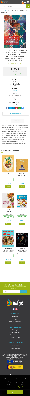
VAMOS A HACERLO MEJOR (22, 249)
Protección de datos (15, 335)
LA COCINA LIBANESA (8, 210)
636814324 (15, 316)
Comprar (8, 186)
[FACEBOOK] (13, 309)
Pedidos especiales (15, 348)
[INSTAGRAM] (16, 309)
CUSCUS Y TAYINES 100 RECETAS (22, 174)
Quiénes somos (15, 345)
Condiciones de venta (15, 332)
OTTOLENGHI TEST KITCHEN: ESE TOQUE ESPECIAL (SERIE (8, 249)
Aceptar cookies (14, 392)
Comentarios (17, 121)
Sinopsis (6, 121)
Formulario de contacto (15, 321)
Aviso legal (15, 330)
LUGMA (8, 174)
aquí (6, 387)
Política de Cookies (15, 337)
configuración (20, 387)
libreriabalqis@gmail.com (15, 319)
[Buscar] (28, 6)
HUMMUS (22, 210)
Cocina (3, 10)
